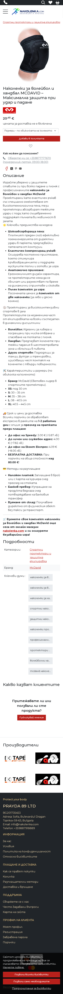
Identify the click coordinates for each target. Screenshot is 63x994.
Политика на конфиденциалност (27, 851)
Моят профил (12, 926)
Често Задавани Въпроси (21, 906)
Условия (8, 846)
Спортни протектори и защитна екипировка (31, 22)
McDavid (35, 567)
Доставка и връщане (18, 886)
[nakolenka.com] (27, 11)
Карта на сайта (14, 912)
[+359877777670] (6, 2)
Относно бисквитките (20, 856)
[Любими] (50, 3)
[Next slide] (54, 758)
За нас (7, 841)
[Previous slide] (9, 758)
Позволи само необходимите (31, 981)
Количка (8, 876)
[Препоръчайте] (21, 169)
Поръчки (9, 942)
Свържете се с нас (16, 901)
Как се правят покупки (19, 871)
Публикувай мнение (31, 717)
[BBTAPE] (15, 764)
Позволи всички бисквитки (31, 974)
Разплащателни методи (20, 881)
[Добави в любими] (31, 146)
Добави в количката (31, 138)
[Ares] (47, 764)
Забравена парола (15, 937)
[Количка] (57, 3)
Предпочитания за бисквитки (31, 988)
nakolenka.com (13, 530)
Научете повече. (13, 967)
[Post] (12, 169)
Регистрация (13, 932)
